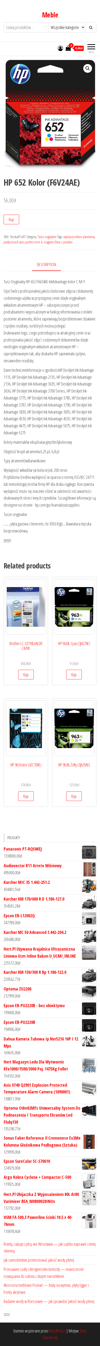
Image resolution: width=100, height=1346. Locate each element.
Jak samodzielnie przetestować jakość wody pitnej (39, 1260)
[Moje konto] (60, 48)
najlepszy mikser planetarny (79, 236)
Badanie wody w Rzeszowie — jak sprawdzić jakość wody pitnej (49, 1301)
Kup (11, 219)
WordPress (57, 1331)
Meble (50, 14)
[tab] (50, 265)
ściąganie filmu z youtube (58, 242)
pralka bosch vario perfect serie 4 (23, 242)
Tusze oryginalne (47, 236)
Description (46, 264)
